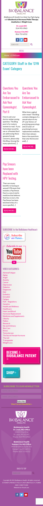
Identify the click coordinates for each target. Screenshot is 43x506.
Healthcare (7, 309)
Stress (5, 331)
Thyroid (6, 338)
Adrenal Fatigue (9, 273)
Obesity (6, 318)
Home (6, 55)
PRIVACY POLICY (16, 483)
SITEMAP (5, 483)
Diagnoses (7, 289)
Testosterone (8, 333)
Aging (5, 275)
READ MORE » (9, 149)
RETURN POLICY (29, 483)
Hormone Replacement (12, 314)
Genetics (6, 304)
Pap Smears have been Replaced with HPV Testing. (10, 171)
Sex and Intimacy (9, 326)
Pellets (5, 321)
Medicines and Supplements (13, 316)
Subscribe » (21, 401)
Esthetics (6, 294)
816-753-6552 (21, 34)
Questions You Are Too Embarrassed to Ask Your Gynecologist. (30, 97)
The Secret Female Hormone (14, 335)
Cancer (5, 282)
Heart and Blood (9, 311)
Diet (4, 292)
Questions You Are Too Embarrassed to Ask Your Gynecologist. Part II (11, 100)
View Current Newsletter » (21, 404)
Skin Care (6, 328)
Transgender (8, 340)
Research (6, 323)
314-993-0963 (21, 28)
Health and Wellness (11, 306)
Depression (7, 285)
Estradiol (6, 297)
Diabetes (6, 287)
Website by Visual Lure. (21, 487)
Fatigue (6, 299)
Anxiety (6, 280)
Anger (5, 277)
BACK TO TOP (21, 468)
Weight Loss (8, 343)
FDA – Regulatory (10, 302)
